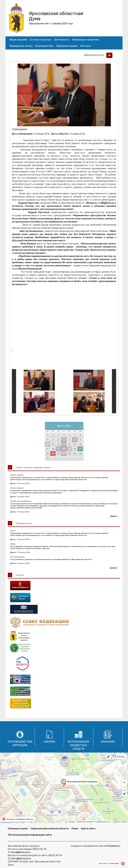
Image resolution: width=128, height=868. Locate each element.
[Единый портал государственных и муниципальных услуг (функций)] (64, 663)
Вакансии (108, 741)
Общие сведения (18, 39)
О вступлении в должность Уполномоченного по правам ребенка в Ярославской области (51, 559)
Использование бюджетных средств (78, 745)
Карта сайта (88, 828)
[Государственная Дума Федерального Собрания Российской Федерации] (64, 609)
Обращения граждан (67, 46)
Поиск (74, 828)
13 (64, 444)
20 (64, 449)
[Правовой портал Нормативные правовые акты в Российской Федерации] (64, 691)
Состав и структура (40, 39)
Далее (113, 516)
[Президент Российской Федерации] (64, 597)
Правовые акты (24, 523)
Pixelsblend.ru (113, 846)
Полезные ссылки (18, 828)
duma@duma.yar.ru (20, 852)
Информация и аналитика (85, 39)
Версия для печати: (95, 55)
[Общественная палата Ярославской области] (64, 636)
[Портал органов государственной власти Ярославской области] (64, 585)
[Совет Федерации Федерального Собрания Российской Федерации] (64, 622)
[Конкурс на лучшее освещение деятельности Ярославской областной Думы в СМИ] (64, 703)
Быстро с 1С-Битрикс (109, 863)
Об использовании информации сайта (30, 835)
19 (58, 449)
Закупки (49, 741)
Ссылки (20, 575)
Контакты (85, 46)
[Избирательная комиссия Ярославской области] (64, 648)
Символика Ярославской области (49, 828)
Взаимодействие (44, 46)
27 (64, 453)
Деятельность (61, 39)
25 (53, 453)
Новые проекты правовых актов (33, 467)
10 (47, 444)
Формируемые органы (21, 46)
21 (69, 449)
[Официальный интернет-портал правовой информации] (64, 679)
